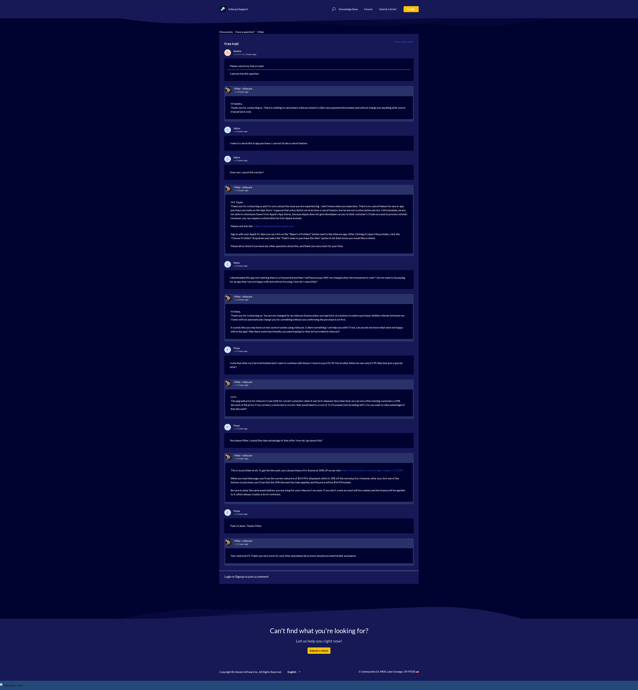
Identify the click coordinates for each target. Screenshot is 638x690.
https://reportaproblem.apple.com (274, 226)
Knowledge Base (348, 9)
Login (411, 9)
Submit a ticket (387, 9)
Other (260, 31)
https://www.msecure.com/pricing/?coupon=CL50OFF (372, 470)
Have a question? (245, 31)
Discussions (226, 31)
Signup (239, 576)
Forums (368, 9)
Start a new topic (404, 41)
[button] (333, 9)
